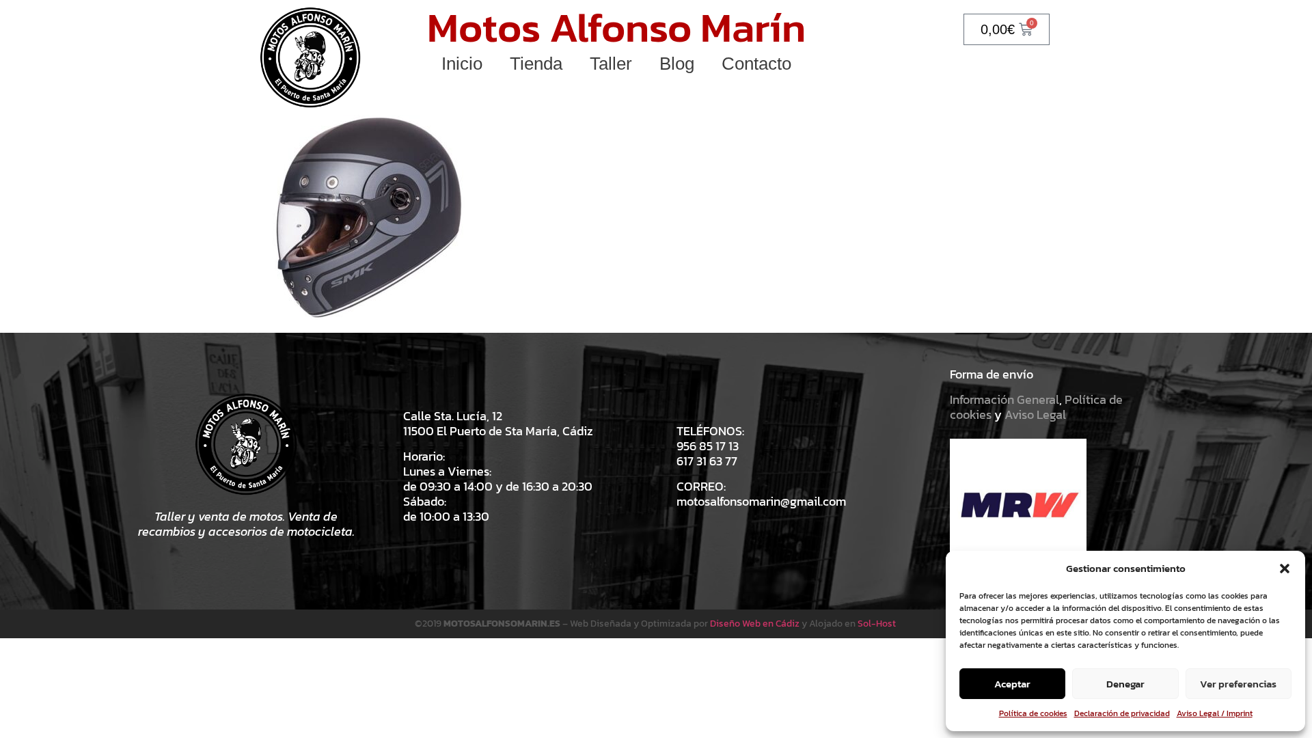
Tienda (536, 63)
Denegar (1125, 684)
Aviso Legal (1035, 414)
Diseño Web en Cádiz (755, 623)
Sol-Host (878, 623)
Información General (1004, 399)
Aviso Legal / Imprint (1215, 713)
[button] (1285, 568)
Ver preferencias (1238, 684)
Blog (676, 63)
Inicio (461, 63)
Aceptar (1012, 684)
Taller (611, 63)
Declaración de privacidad (1122, 713)
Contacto (756, 63)
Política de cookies (1033, 713)
